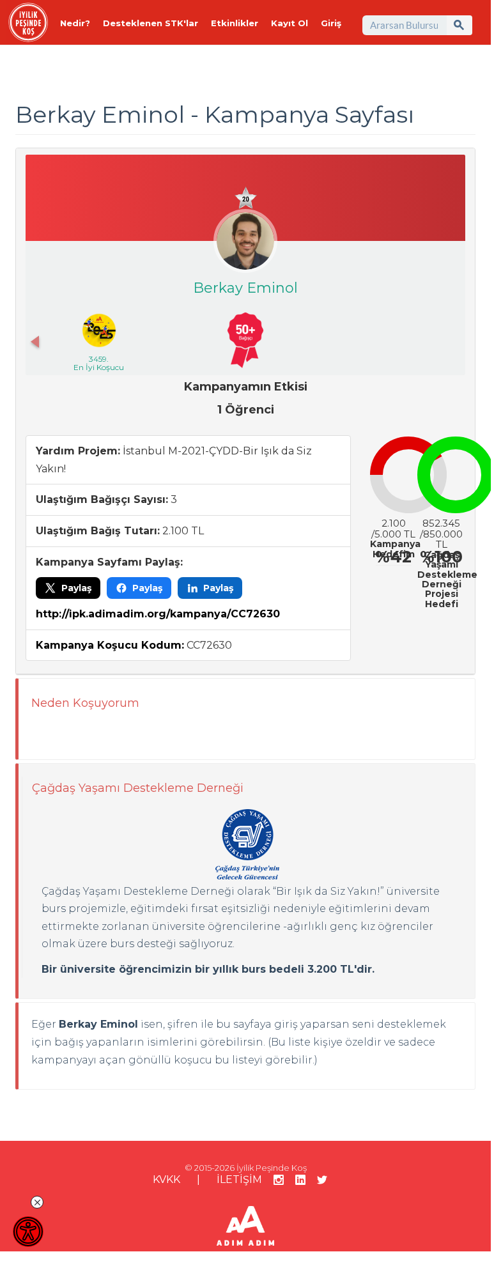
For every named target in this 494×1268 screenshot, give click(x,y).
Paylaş (76, 588)
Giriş (331, 23)
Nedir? (75, 23)
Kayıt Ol (289, 23)
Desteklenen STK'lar (150, 23)
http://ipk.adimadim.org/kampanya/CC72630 (158, 614)
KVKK (166, 1179)
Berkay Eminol (245, 288)
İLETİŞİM (239, 1179)
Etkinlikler (234, 23)
